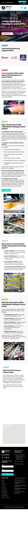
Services (3, 480)
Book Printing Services (19, 480)
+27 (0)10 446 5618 (19, 461)
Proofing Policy (4, 491)
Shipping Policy (5, 495)
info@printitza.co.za (20, 464)
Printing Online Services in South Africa (20, 492)
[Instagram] (20, 3)
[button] (22, 8)
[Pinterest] (24, 3)
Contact (3, 486)
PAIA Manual (4, 488)
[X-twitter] (22, 3)
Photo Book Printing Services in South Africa (20, 489)
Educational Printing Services (20, 478)
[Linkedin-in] (25, 3)
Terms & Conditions (6, 497)
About (3, 482)
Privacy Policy (4, 489)
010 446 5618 (10, 2)
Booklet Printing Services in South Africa (20, 482)
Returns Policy (4, 493)
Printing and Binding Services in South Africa (20, 486)
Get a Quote (4, 484)
